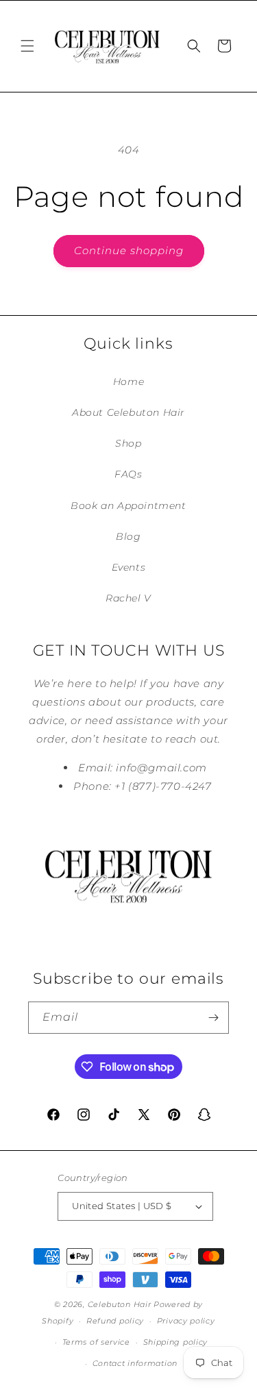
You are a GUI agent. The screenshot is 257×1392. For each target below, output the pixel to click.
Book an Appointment (128, 505)
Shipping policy (175, 1342)
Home (128, 381)
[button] (27, 46)
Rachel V (128, 598)
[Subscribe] (213, 1018)
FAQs (128, 474)
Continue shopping (129, 250)
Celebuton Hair (119, 1304)
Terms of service (96, 1342)
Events (129, 567)
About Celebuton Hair (128, 412)
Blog (128, 536)
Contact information (135, 1363)
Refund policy (115, 1321)
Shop (128, 443)
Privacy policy (186, 1321)
